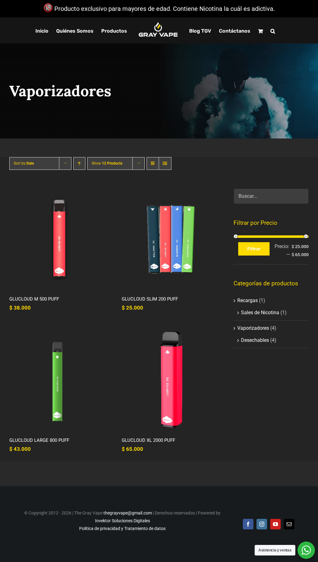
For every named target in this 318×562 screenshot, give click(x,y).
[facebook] (248, 524)
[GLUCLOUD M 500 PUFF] (59, 238)
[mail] (289, 524)
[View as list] (165, 163)
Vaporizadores (253, 328)
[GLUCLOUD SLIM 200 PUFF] (172, 238)
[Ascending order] (79, 163)
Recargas (247, 300)
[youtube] (275, 524)
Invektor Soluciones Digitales (122, 520)
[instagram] (262, 524)
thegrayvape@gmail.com (127, 512)
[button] (272, 30)
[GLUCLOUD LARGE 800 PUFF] (59, 379)
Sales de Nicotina (260, 312)
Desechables (255, 340)
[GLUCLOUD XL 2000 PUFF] (172, 379)
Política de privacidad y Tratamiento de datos (122, 528)
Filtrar (254, 249)
